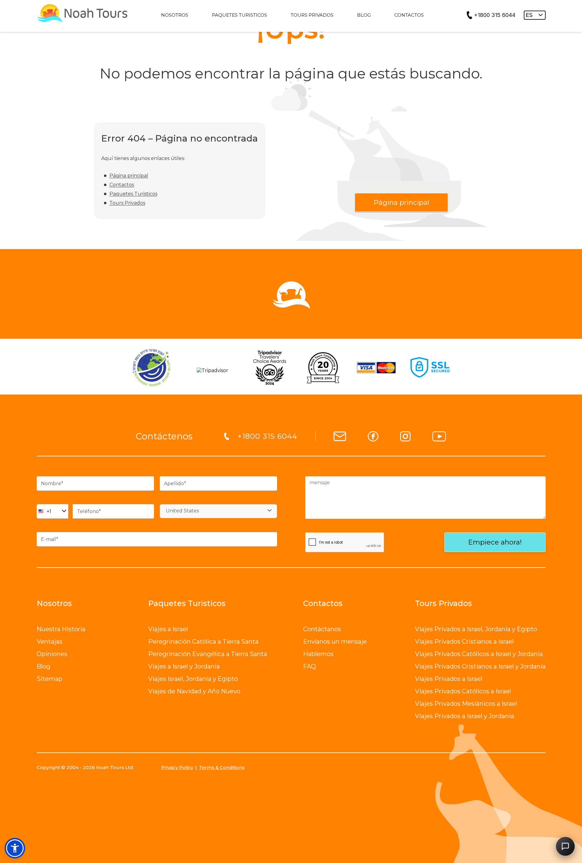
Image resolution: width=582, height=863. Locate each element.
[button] (15, 848)
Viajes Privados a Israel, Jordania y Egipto (476, 629)
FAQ (309, 666)
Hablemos (318, 654)
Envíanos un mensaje (335, 641)
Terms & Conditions (222, 767)
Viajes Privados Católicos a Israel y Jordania (479, 654)
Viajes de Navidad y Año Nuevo (194, 691)
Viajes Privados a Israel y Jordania (464, 716)
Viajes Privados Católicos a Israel (463, 691)
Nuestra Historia (61, 629)
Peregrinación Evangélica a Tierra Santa (207, 654)
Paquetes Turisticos (133, 194)
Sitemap (49, 678)
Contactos (121, 185)
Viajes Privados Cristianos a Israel (464, 641)
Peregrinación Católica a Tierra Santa (203, 641)
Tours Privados (127, 203)
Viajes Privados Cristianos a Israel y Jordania (480, 666)
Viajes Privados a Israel (448, 678)
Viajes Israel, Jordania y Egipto (193, 678)
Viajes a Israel (168, 629)
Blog (43, 666)
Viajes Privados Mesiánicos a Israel (466, 703)
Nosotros (54, 603)
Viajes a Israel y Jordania (184, 666)
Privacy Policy (177, 767)
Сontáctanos (322, 629)
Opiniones (52, 654)
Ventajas (49, 641)
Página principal (128, 175)
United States (182, 511)
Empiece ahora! (495, 542)
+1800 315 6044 (494, 15)
